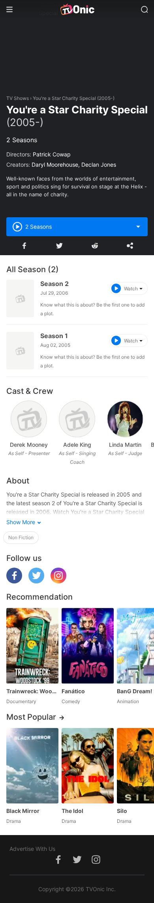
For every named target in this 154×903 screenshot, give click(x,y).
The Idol (72, 810)
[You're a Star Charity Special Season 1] (20, 350)
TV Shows (17, 98)
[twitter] (36, 581)
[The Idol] (88, 765)
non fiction (21, 537)
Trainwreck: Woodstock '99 (32, 691)
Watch (131, 289)
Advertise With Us (32, 848)
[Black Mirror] (32, 765)
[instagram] (58, 581)
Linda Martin (125, 444)
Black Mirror (22, 810)
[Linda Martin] (125, 419)
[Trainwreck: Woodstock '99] (32, 645)
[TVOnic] (77, 9)
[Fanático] (88, 645)
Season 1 (54, 336)
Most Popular (31, 717)
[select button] (138, 226)
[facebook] (14, 581)
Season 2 (54, 284)
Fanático (73, 691)
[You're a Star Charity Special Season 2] (20, 298)
